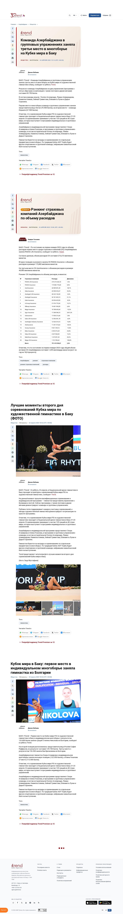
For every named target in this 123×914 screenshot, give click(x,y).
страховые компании (48, 360)
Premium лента (42, 870)
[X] (21, 902)
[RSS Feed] (38, 902)
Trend (53, 85)
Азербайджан (24, 360)
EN (102, 910)
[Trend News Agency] (17, 866)
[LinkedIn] (34, 902)
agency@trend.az (16, 889)
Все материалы (32, 74)
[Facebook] (17, 902)
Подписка (79, 867)
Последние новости (43, 867)
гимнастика (24, 155)
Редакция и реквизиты (64, 870)
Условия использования (103, 867)
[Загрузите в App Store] (91, 903)
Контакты (60, 873)
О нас (58, 867)
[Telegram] (30, 902)
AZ (106, 910)
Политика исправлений (64, 880)
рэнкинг (35, 360)
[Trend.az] (18, 15)
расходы (45, 364)
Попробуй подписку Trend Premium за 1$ (37, 174)
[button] (12, 28)
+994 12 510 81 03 (16, 887)
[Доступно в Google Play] (104, 903)
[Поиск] (70, 15)
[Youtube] (26, 902)
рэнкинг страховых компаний (29, 364)
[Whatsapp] (13, 902)
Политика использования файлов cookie (103, 881)
